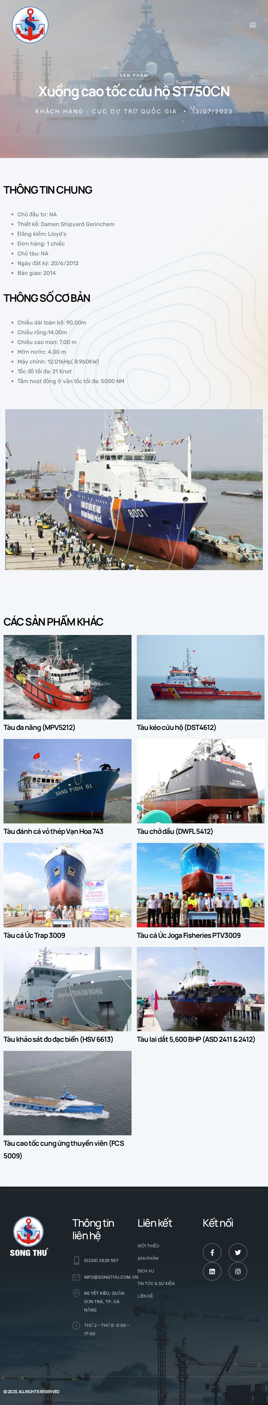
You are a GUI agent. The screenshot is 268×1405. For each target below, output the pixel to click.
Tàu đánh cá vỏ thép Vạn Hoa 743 (53, 831)
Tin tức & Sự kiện (155, 1283)
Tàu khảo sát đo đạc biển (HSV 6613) (58, 1039)
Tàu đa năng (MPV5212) (39, 727)
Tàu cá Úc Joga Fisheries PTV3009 (188, 935)
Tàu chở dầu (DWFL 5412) (175, 831)
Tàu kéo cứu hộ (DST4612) (176, 727)
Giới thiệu (148, 1245)
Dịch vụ (145, 1271)
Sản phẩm (134, 75)
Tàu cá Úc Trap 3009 (34, 935)
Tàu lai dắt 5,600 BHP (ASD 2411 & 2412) (196, 1039)
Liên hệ (145, 1296)
